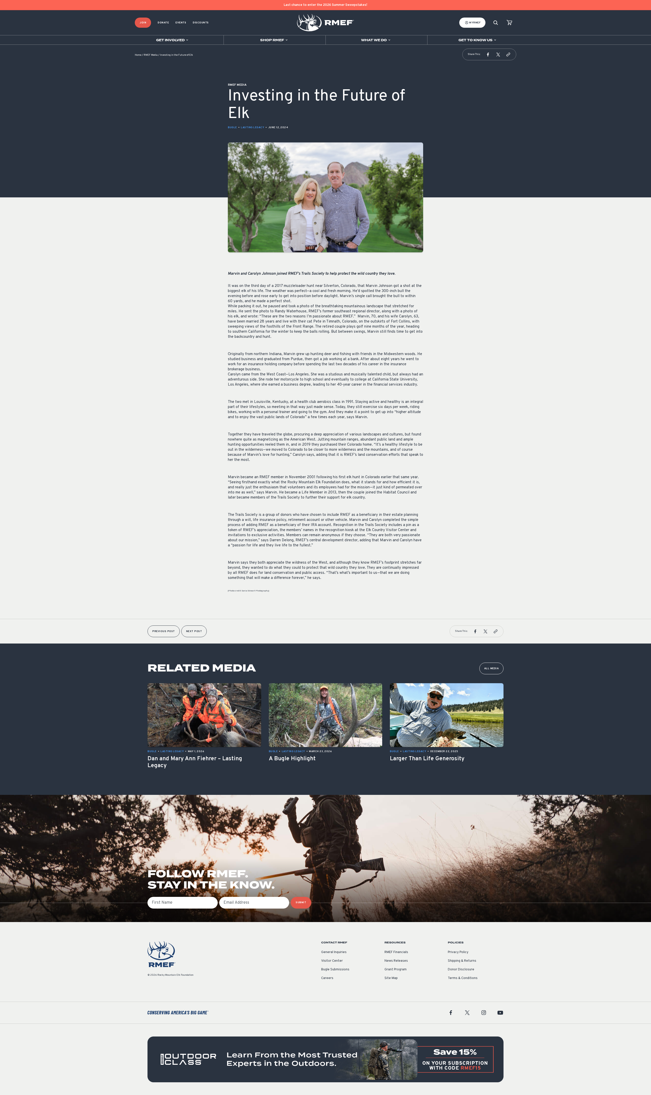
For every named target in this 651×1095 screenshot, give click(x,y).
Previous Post (163, 631)
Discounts (201, 22)
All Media (491, 668)
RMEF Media (151, 55)
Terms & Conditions (463, 978)
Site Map (391, 978)
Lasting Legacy (252, 127)
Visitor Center (332, 961)
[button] (488, 54)
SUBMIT (301, 902)
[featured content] (325, 1059)
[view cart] (509, 23)
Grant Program (395, 970)
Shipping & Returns (462, 961)
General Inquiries (334, 952)
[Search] (495, 23)
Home (138, 55)
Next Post (194, 631)
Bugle (232, 127)
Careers (327, 978)
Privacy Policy (458, 952)
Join (143, 22)
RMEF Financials (396, 952)
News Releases (396, 961)
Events (180, 22)
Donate (163, 22)
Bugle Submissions (335, 970)
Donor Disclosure (461, 970)
